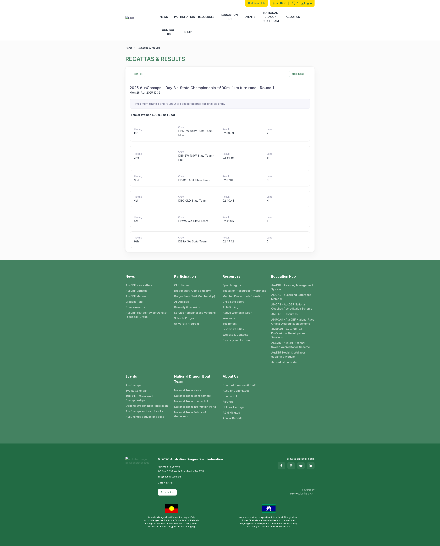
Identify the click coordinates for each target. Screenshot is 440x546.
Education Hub (229, 17)
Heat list (137, 73)
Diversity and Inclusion (237, 340)
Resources (206, 17)
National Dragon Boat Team (270, 17)
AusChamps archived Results (144, 411)
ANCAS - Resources (284, 314)
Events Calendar (136, 390)
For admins (167, 492)
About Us (293, 17)
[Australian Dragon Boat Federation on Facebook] (274, 3)
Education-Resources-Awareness (244, 290)
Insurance (229, 318)
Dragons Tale (134, 301)
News (164, 17)
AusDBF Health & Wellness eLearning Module (288, 354)
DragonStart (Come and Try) (192, 290)
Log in (308, 3)
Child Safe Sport (233, 301)
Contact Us (169, 32)
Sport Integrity (232, 285)
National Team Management (192, 395)
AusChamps (133, 385)
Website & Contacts (235, 334)
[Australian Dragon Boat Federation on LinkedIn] (285, 3)
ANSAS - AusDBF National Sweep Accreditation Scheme (290, 345)
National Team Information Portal (195, 406)
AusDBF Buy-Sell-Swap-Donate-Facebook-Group (146, 314)
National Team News (187, 390)
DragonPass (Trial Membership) (194, 296)
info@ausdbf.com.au (169, 476)
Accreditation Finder (284, 362)
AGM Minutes (231, 412)
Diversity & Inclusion (187, 307)
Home (128, 47)
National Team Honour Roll (191, 401)
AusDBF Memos (135, 296)
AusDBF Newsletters (138, 285)
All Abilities (181, 301)
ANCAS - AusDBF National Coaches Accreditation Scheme (291, 306)
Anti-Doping (230, 307)
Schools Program (185, 318)
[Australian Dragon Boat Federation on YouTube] (281, 3)
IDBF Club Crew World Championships (139, 398)
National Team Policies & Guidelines (190, 414)
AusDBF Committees (236, 390)
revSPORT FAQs (233, 329)
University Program (186, 323)
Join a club (258, 3)
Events (250, 17)
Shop (188, 32)
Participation (184, 17)
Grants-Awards (135, 307)
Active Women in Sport (237, 312)
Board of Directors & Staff (239, 385)
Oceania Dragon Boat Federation (146, 405)
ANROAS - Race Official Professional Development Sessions (288, 333)
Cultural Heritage (233, 407)
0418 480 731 (165, 482)
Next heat (298, 73)
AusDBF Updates (136, 290)
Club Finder (181, 285)
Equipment (229, 323)
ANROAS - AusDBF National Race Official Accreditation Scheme (292, 321)
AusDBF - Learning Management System (292, 287)
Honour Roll (230, 396)
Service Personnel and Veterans (195, 312)
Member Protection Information (243, 296)
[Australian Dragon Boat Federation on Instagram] (277, 3)
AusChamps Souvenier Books (144, 416)
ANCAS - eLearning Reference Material (291, 297)
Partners (228, 401)
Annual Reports (232, 418)
